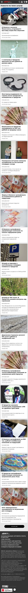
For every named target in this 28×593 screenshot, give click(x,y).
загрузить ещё (14, 526)
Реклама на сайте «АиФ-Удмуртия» (11, 543)
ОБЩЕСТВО (5, 71)
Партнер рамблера (13, 586)
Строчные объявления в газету (10, 545)
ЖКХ (3, 241)
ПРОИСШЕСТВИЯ (6, 37)
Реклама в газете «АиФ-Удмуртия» (11, 541)
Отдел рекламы (5, 539)
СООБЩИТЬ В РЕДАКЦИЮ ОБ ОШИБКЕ (11, 546)
